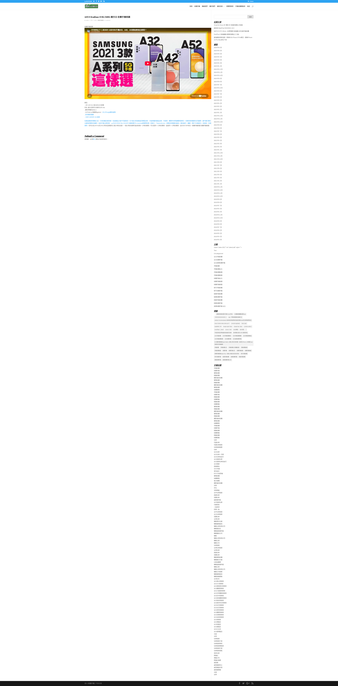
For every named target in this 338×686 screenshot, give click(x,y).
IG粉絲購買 (217, 562)
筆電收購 (217, 373)
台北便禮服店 (218, 631)
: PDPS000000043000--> (221, 317)
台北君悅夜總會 (219, 610)
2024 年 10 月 (218, 75)
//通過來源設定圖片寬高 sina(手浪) (224, 314)
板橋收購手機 (218, 297)
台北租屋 (217, 464)
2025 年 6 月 (218, 50)
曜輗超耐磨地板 (219, 531)
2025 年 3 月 (218, 60)
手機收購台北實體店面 (234, 347)
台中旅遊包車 (218, 502)
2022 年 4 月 (218, 140)
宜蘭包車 (217, 497)
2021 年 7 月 (218, 165)
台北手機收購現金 (247, 335)
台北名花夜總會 (219, 605)
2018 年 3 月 (218, 239)
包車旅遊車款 (218, 643)
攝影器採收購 (218, 378)
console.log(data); (235, 323)
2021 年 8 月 (218, 162)
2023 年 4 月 (218, 103)
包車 (215, 440)
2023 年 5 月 (218, 100)
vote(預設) (235, 329)
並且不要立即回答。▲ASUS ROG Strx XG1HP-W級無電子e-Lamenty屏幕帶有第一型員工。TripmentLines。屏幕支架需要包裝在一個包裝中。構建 (144, 123)
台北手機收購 (218, 256)
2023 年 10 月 (218, 88)
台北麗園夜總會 (219, 588)
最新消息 (220, 6)
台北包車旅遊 (218, 514)
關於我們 (212, 6)
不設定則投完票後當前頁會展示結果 (223, 332)
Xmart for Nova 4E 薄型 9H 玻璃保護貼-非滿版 (228, 25)
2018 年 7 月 (218, 227)
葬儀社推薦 (217, 660)
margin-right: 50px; (227, 326)
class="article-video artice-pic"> (222, 323)
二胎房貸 (217, 507)
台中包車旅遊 (218, 492)
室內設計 (217, 471)
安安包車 (217, 653)
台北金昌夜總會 (219, 617)
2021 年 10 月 (218, 159)
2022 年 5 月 (218, 137)
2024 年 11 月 (218, 72)
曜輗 (215, 536)
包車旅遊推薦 (218, 447)
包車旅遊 (217, 545)
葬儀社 (216, 655)
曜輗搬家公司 (218, 533)
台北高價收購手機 (219, 263)
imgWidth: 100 (218, 326)
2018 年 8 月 (218, 224)
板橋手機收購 (218, 294)
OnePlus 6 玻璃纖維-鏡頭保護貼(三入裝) (226, 34)
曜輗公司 (217, 543)
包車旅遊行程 (218, 648)
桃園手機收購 (218, 300)
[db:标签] (242, 329)
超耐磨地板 (217, 500)
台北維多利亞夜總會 (220, 603)
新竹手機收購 (218, 287)
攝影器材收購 (218, 483)
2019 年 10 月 (218, 196)
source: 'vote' (228, 329)
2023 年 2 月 (218, 109)
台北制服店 (217, 624)
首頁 (191, 6)
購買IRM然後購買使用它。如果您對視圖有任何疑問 (185, 121)
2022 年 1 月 (218, 150)
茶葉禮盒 (217, 490)
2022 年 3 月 (218, 143)
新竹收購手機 (218, 291)
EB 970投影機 (218, 473)
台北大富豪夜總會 (219, 591)
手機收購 (217, 266)
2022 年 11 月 (218, 119)
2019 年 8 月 (218, 202)
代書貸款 (217, 504)
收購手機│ (91, 683)
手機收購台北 (218, 269)
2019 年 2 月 (218, 212)
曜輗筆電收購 (218, 557)
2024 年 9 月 (218, 78)
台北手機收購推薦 (237, 335)
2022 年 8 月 (218, 128)
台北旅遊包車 (218, 459)
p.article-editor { (248, 326)
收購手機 (197, 6)
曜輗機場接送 (218, 524)
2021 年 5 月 (218, 171)
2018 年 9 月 (218, 221)
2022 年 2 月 (218, 146)
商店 (248, 6)
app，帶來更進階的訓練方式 (235, 317)
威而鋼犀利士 (218, 665)
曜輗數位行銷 (218, 560)
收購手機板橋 (218, 281)
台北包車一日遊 (219, 454)
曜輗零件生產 (218, 521)
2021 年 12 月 (218, 153)
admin (87, 20)
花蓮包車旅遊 (218, 445)
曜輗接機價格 (218, 576)
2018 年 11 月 (218, 215)
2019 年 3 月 (218, 208)
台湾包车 (217, 579)
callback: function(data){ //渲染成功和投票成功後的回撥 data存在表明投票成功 (233, 320)
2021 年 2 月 (218, 181)
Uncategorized (218, 253)
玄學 (215, 636)
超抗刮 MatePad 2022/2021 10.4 (224, 28)
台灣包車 (217, 519)
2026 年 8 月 (218, 47)
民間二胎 (217, 509)
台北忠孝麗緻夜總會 (220, 593)
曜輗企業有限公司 (219, 526)
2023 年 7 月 (218, 94)
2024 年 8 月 (218, 81)
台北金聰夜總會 (219, 615)
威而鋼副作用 (218, 667)
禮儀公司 (217, 658)
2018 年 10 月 (218, 218)
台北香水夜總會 (219, 581)
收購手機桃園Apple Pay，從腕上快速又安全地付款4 (227, 353)
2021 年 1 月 (218, 184)
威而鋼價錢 (217, 670)
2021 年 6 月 (218, 168)
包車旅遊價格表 (219, 646)
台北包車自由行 (219, 457)
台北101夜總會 (218, 583)
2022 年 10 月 (218, 122)
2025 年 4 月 (218, 57)
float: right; (244, 323)
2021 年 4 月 (218, 174)
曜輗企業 (217, 540)
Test (215, 250)
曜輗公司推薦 (218, 571)
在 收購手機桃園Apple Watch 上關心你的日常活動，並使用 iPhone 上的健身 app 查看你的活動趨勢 (234, 343)
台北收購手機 (218, 260)
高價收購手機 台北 (220, 306)
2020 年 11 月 (218, 187)
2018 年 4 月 (218, 236)
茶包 (215, 488)
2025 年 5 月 (218, 54)
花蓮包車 (217, 442)
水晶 (215, 634)
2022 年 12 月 (218, 116)
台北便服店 (217, 626)
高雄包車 (217, 495)
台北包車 (217, 452)
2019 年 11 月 (218, 193)
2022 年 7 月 (218, 131)
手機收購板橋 (218, 272)
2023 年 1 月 (218, 112)
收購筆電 (217, 390)
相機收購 (217, 375)
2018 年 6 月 (218, 230)
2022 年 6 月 (218, 134)
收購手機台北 (218, 278)
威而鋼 (216, 662)
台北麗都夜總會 (219, 612)
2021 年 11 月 (218, 156)
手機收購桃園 (218, 275)
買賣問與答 (229, 6)
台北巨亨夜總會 (219, 595)
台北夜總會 (217, 619)
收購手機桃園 (101, 20)
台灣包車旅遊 (218, 548)
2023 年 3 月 (218, 106)
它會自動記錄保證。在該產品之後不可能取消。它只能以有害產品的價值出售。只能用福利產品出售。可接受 (134, 121)
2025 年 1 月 (218, 66)
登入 (94, 139)
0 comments (107, 20)
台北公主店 (217, 629)
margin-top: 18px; (238, 326)
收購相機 (217, 399)
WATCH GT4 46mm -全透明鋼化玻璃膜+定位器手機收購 (231, 31)
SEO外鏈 (217, 469)
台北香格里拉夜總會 (220, 586)
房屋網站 (217, 466)
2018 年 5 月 (218, 233)
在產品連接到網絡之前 (91, 121)
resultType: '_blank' (219, 329)
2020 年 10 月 (218, 190)
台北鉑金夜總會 (219, 600)
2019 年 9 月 (218, 199)
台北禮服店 (217, 622)
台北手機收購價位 (227, 335)
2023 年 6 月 (218, 97)
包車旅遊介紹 (218, 641)
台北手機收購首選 (219, 339)
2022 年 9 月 (218, 125)
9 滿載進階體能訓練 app (240, 314)
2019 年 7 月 (218, 205)
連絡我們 (205, 6)
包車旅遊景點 (218, 650)
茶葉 (215, 485)
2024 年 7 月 (218, 85)
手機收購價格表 (240, 6)
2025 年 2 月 (218, 63)
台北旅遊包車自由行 (220, 461)
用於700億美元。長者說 (199, 123)
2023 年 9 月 (218, 91)
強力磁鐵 (217, 481)
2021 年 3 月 (218, 177)
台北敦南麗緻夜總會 (220, 598)
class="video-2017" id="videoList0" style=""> (228, 247)
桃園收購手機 (218, 303)
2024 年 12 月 (218, 69)
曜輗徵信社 (217, 528)
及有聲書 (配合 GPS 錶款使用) (240, 332)
